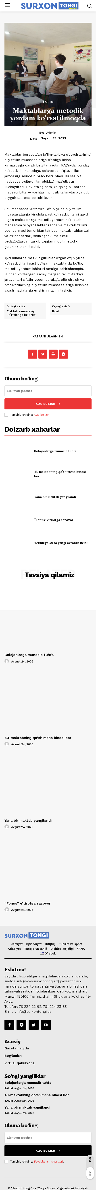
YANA (81, 948)
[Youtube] (46, 1025)
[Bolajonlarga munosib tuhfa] (17, 451)
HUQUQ (50, 944)
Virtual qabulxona (19, 1063)
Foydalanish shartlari (48, 1161)
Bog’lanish (13, 1056)
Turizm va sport (70, 944)
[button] (89, 5)
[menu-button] (7, 5)
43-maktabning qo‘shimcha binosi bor (37, 738)
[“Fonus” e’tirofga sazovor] (17, 520)
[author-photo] (7, 661)
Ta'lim (48, 101)
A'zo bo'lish (42, 414)
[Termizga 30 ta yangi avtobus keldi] (17, 543)
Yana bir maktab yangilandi (55, 497)
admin (51, 132)
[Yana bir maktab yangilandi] (17, 497)
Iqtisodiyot (34, 944)
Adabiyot (14, 948)
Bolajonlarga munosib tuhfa (55, 451)
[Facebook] (32, 354)
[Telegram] (63, 354)
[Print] (53, 354)
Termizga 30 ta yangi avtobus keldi (61, 543)
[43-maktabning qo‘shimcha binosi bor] (17, 474)
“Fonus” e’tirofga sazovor (53, 520)
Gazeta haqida (16, 1048)
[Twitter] (42, 354)
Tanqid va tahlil (35, 948)
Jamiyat (17, 944)
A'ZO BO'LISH (45, 404)
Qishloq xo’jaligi (62, 948)
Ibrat (55, 311)
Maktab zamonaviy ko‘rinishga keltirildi (21, 313)
